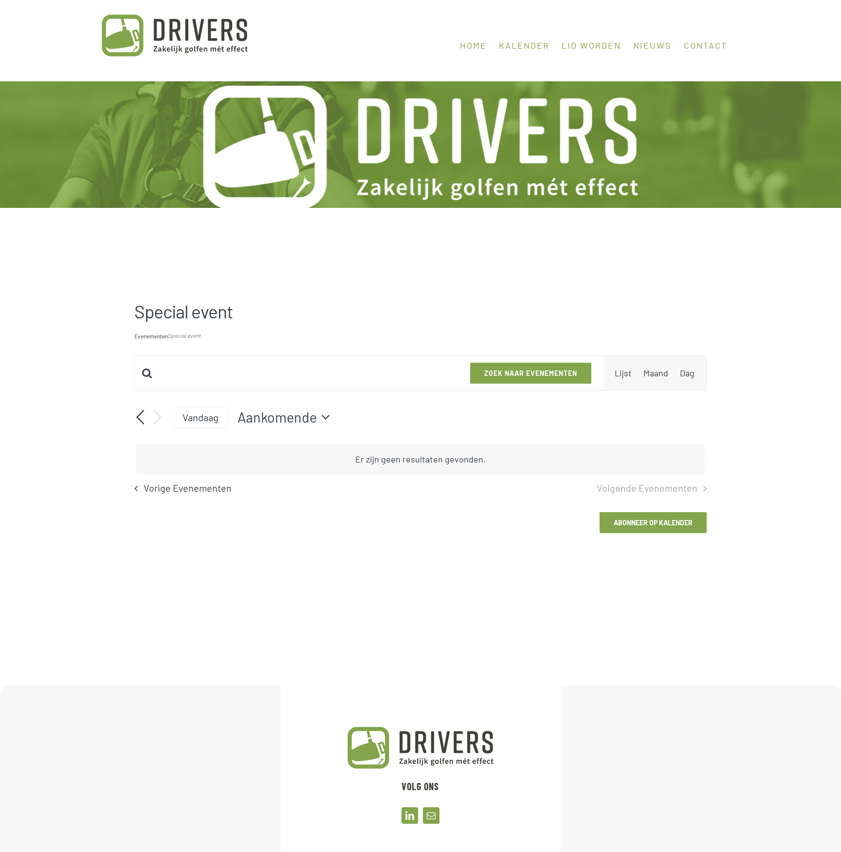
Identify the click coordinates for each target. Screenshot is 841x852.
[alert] (420, 459)
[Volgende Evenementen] (158, 417)
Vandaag (201, 417)
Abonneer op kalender (653, 523)
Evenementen (151, 336)
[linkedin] (410, 815)
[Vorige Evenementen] (140, 418)
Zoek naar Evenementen (530, 373)
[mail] (431, 815)
